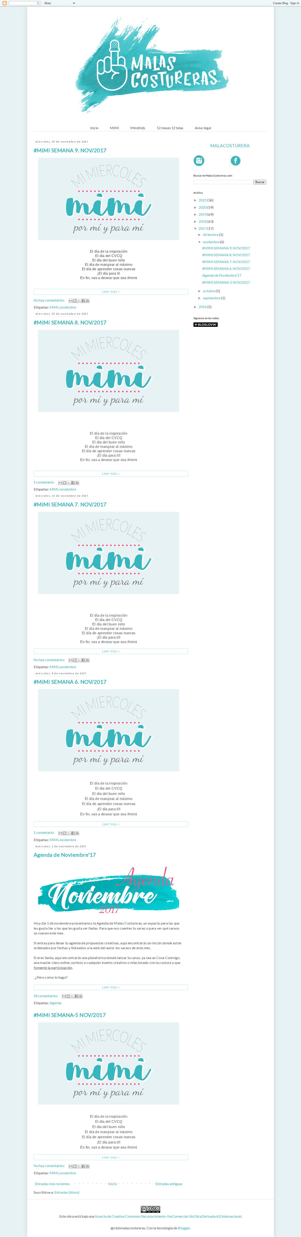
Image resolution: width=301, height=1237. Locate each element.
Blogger (184, 1228)
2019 (203, 214)
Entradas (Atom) (66, 1192)
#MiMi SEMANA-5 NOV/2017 (70, 1015)
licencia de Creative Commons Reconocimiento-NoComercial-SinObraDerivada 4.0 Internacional (168, 1216)
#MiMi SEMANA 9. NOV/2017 (70, 150)
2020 (203, 207)
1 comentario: (44, 482)
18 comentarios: (46, 996)
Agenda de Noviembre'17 (65, 854)
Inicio (94, 128)
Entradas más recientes (52, 1184)
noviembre (68, 307)
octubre (209, 291)
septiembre (212, 298)
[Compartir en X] (79, 301)
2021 (203, 200)
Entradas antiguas (169, 1184)
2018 (203, 221)
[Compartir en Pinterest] (87, 301)
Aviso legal (203, 128)
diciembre (211, 234)
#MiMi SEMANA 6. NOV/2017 (70, 681)
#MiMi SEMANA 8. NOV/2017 (70, 322)
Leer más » (111, 291)
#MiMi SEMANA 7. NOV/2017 (70, 504)
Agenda (55, 1003)
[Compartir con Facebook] (83, 301)
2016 (203, 307)
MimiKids (137, 128)
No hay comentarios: (49, 300)
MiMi (114, 128)
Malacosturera (230, 145)
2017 (203, 228)
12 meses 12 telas (170, 128)
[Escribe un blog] (75, 301)
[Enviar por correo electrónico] (71, 301)
